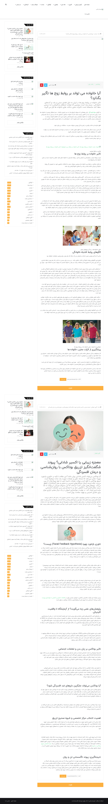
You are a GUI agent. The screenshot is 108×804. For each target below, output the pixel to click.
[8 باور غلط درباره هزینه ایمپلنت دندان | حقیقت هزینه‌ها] (28, 47)
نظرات (70, 388)
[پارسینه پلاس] (99, 9)
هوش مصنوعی (28, 220)
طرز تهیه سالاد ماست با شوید (15, 96)
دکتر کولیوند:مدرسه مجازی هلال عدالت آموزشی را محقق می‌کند (15, 59)
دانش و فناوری (28, 204)
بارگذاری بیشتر (20, 67)
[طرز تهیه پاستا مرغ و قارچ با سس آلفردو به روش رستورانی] (28, 116)
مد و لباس (18, 5)
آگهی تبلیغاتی (29, 217)
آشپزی (70, 5)
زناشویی (56, 5)
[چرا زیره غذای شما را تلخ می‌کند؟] (28, 84)
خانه (99, 34)
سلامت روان (90, 84)
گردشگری (26, 5)
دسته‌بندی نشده (28, 199)
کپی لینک (63, 379)
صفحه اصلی (87, 5)
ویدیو (31, 193)
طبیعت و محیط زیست (27, 223)
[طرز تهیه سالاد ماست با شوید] (28, 99)
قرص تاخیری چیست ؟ (27, 53)
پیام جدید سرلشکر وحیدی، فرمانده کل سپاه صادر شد (20, 146)
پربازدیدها (30, 185)
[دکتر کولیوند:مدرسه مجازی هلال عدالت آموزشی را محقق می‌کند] (28, 60)
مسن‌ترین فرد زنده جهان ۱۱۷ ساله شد (23, 170)
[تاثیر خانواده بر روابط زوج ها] (73, 147)
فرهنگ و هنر (35, 5)
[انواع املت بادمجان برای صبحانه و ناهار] (28, 91)
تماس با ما (87, 14)
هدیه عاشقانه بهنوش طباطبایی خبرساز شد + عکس (20, 173)
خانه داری (63, 5)
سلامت (42, 5)
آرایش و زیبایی (78, 5)
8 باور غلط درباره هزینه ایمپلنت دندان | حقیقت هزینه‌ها (17, 46)
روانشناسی (90, 34)
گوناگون (49, 5)
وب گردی (28, 133)
